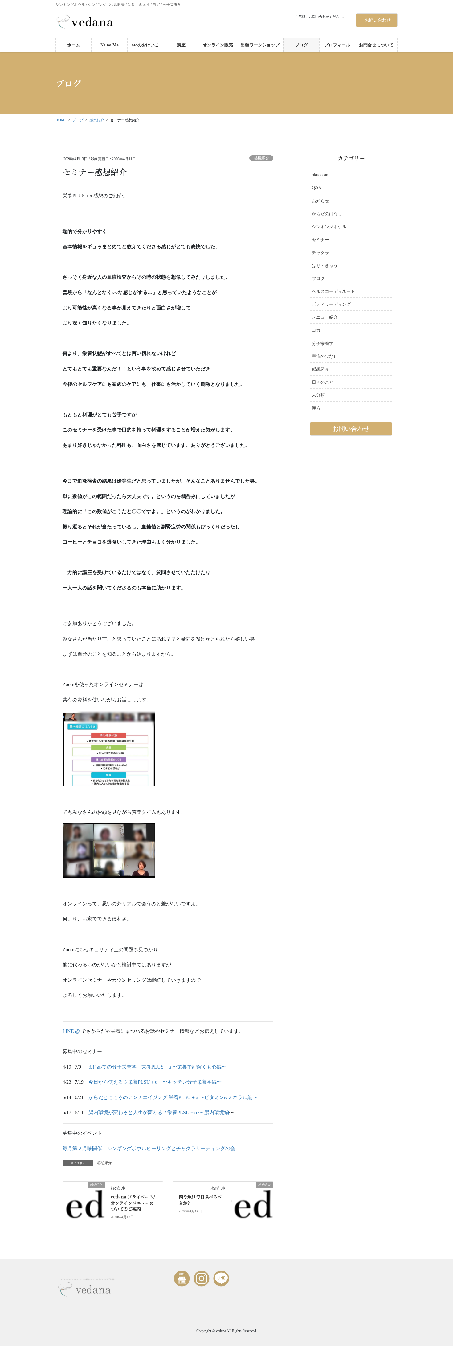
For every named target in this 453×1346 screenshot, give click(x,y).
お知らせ (320, 201)
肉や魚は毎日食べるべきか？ (200, 1200)
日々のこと (322, 382)
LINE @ (72, 1031)
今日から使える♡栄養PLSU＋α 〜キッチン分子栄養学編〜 (155, 1082)
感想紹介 (261, 158)
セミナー (320, 239)
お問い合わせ (378, 20)
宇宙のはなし (325, 356)
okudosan (320, 174)
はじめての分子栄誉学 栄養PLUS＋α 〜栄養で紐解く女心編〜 (156, 1066)
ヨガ (316, 330)
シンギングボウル (329, 226)
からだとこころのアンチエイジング (127, 1097)
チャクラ (320, 252)
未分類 (318, 395)
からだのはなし (327, 214)
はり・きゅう (325, 265)
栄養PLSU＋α (183, 1097)
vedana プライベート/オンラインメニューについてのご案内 (133, 1203)
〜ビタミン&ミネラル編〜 (228, 1097)
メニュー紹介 (325, 317)
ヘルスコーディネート (333, 291)
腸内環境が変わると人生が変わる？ (127, 1112)
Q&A (316, 187)
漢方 (316, 408)
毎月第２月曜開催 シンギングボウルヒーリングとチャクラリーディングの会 (149, 1148)
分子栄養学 (322, 343)
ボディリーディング (331, 304)
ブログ (318, 278)
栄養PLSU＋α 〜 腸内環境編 (198, 1112)
